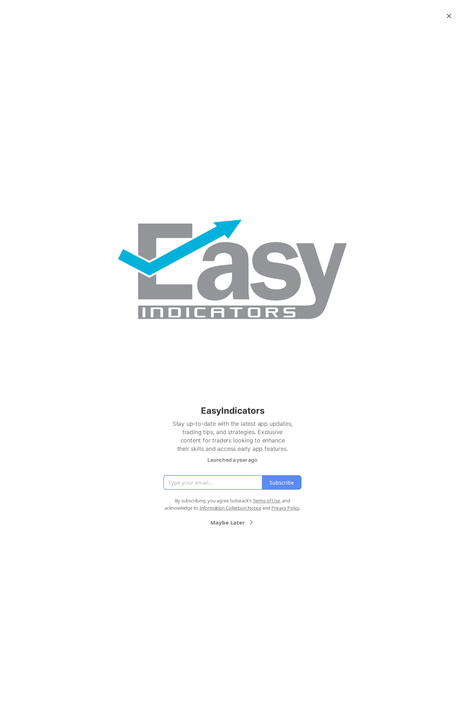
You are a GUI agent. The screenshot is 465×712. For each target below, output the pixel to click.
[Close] (449, 16)
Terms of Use (266, 500)
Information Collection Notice (230, 508)
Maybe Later (227, 522)
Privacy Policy (285, 508)
